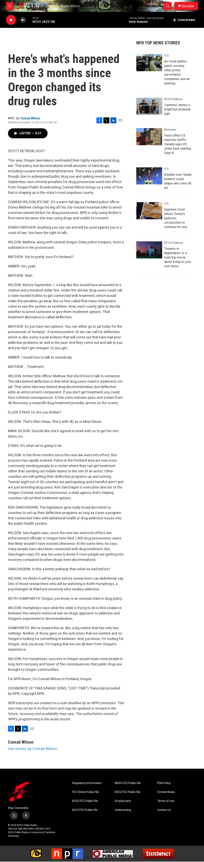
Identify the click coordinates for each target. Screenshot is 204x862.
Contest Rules (166, 792)
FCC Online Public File (85, 792)
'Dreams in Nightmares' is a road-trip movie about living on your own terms (177, 257)
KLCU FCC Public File (84, 809)
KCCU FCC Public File (85, 801)
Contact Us (164, 809)
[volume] (23, 20)
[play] (11, 20)
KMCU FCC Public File (128, 783)
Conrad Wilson (30, 118)
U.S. (167, 55)
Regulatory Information (87, 783)
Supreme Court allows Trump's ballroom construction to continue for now (175, 218)
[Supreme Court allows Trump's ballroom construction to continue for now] (149, 210)
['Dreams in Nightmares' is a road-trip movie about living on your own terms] (149, 249)
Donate (188, 6)
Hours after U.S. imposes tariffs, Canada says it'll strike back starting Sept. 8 (177, 144)
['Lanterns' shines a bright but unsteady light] (149, 106)
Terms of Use (165, 801)
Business (170, 129)
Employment (123, 801)
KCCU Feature (173, 99)
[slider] (29, 20)
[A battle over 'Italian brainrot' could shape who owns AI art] (149, 175)
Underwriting (123, 809)
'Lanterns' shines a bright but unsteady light (177, 109)
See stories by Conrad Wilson (32, 748)
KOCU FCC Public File (127, 792)
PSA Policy (164, 783)
